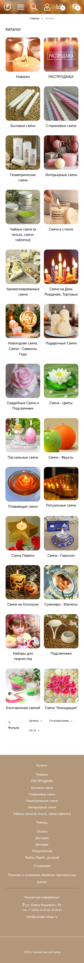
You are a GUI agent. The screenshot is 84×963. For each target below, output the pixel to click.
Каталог (42, 765)
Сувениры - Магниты (61, 604)
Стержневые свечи (61, 126)
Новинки (23, 77)
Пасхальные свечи (23, 457)
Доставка (42, 838)
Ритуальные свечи (61, 505)
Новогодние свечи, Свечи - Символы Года (23, 348)
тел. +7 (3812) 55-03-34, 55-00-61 (42, 910)
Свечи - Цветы (61, 403)
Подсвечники (61, 653)
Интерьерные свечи (61, 175)
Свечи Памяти (22, 555)
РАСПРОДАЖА (61, 77)
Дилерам (42, 844)
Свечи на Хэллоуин (22, 604)
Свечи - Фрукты (61, 457)
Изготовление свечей (23, 708)
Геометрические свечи (42, 801)
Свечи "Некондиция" (61, 708)
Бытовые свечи (22, 126)
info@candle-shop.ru (42, 917)
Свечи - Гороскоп (61, 555)
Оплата (42, 831)
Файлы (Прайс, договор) (42, 857)
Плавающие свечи (23, 506)
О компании (42, 866)
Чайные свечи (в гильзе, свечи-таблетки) (23, 234)
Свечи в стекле (61, 229)
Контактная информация (42, 897)
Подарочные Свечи (61, 343)
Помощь (42, 822)
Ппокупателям (42, 851)
